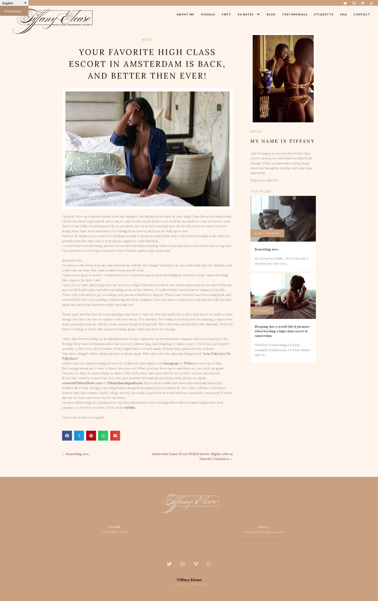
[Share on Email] (115, 436)
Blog (258, 233)
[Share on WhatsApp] (103, 436)
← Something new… (76, 454)
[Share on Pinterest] (91, 436)
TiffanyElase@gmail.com (124, 383)
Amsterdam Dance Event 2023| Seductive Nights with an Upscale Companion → (192, 456)
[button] (345, 3)
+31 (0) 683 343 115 (115, 532)
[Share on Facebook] (67, 436)
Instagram (171, 363)
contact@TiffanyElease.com (82, 383)
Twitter (189, 363)
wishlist (129, 407)
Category (272, 233)
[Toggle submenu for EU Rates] (258, 14)
